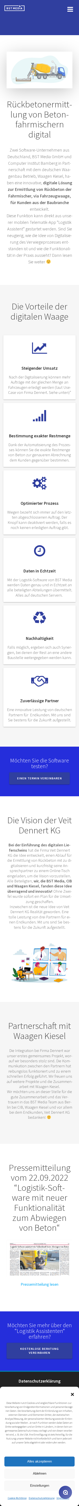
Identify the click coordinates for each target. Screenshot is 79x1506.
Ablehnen (39, 1473)
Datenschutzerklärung (41, 1498)
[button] (72, 1394)
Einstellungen (39, 1485)
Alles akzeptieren (39, 1461)
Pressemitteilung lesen (39, 1284)
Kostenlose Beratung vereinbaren (39, 1351)
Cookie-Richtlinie (17, 1498)
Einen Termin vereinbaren (39, 778)
